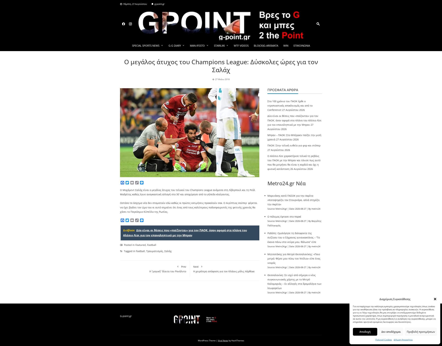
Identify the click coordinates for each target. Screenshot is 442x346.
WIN (285, 45)
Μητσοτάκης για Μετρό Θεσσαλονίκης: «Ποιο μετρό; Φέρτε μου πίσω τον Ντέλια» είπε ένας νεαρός (293, 259)
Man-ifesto (197, 45)
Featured (140, 245)
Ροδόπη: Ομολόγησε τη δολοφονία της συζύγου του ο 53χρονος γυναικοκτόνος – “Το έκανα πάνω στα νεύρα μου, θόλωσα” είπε (293, 237)
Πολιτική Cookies (383, 339)
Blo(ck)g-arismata (266, 45)
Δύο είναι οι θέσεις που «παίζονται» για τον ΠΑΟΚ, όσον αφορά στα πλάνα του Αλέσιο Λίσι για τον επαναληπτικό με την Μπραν (294, 120)
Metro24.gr (281, 208)
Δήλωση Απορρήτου (403, 339)
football (140, 251)
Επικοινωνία (302, 45)
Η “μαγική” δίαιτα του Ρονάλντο (167, 269)
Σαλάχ (168, 251)
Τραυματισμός (154, 251)
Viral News (223, 340)
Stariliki (219, 45)
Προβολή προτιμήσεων (421, 331)
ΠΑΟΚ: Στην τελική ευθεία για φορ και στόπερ (293, 145)
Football (151, 245)
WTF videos (241, 45)
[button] (435, 299)
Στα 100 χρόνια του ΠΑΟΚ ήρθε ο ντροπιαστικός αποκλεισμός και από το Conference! (290, 106)
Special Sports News (145, 45)
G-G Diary (175, 45)
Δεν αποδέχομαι (391, 331)
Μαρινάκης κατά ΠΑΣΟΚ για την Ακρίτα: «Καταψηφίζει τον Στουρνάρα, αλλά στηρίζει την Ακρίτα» (293, 200)
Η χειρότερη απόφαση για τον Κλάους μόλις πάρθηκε (224, 269)
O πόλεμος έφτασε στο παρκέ (284, 216)
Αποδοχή (365, 331)
